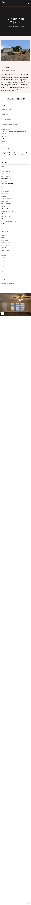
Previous (3, 318)
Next (8, 318)
